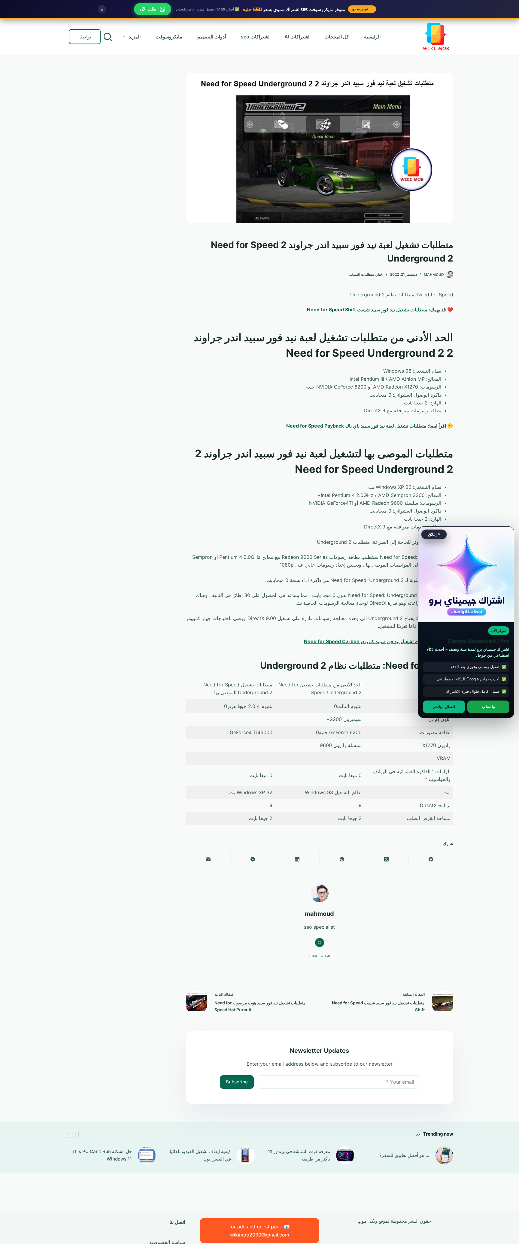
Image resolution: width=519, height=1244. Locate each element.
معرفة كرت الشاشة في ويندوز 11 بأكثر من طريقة (299, 1155)
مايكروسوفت (169, 37)
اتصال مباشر (444, 706)
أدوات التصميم (211, 37)
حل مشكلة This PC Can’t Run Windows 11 (102, 1155)
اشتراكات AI (296, 37)
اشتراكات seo (255, 37)
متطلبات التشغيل (361, 274)
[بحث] (108, 37)
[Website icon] (319, 942)
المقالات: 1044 (319, 956)
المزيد (135, 37)
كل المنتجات (336, 37)
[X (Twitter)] (386, 859)
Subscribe (237, 1082)
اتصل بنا (177, 1222)
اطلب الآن (149, 9)
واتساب (488, 706)
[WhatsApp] (252, 859)
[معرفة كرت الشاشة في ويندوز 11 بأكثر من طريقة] (345, 1155)
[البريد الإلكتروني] (208, 859)
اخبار (379, 274)
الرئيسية (372, 37)
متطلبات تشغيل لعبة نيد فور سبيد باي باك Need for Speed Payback (356, 426)
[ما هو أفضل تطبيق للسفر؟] (444, 1155)
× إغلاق (434, 534)
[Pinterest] (341, 859)
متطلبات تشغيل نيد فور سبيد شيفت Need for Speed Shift (367, 310)
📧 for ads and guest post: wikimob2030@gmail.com (259, 1230)
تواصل (84, 37)
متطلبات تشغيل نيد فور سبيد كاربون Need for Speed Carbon (368, 641)
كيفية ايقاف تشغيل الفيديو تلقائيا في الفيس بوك (200, 1155)
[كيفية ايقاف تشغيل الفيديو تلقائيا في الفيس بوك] (246, 1155)
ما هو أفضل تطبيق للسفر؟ (404, 1155)
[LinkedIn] (297, 859)
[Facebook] (430, 859)
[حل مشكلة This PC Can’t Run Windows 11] (147, 1155)
